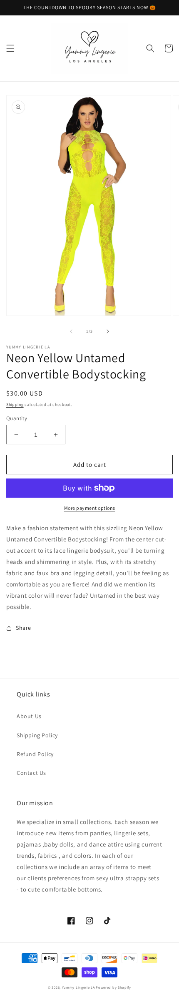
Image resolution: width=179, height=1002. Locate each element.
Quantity (16, 418)
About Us (29, 716)
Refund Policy (35, 754)
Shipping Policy (37, 735)
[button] (10, 48)
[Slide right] (108, 331)
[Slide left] (71, 331)
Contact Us (31, 773)
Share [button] (23, 627)
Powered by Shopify (113, 987)
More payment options (89, 508)
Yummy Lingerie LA (78, 987)
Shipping (15, 404)
